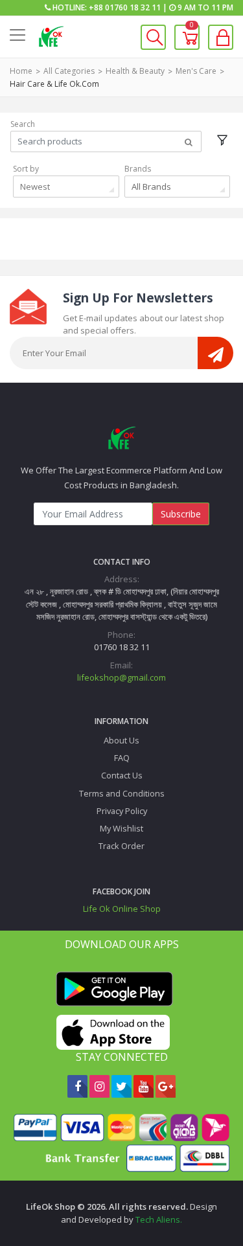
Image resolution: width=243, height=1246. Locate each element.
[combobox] (66, 187)
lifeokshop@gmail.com (121, 677)
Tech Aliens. (158, 1219)
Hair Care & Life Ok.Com (54, 83)
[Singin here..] (220, 37)
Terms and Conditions (122, 793)
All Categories (69, 70)
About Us (121, 740)
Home (21, 70)
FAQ (122, 758)
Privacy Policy (122, 811)
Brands (137, 168)
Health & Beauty (135, 70)
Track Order (121, 846)
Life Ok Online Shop (122, 908)
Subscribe (181, 514)
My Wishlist (121, 828)
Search (22, 124)
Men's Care (196, 70)
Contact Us (122, 775)
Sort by (26, 168)
